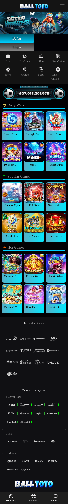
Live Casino (58, 61)
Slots (41, 61)
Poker (41, 74)
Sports (8, 74)
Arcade (25, 74)
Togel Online (55, 76)
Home (8, 61)
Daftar (16, 38)
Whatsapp (11, 500)
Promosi (33, 500)
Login (17, 47)
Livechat (55, 500)
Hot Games (25, 61)
